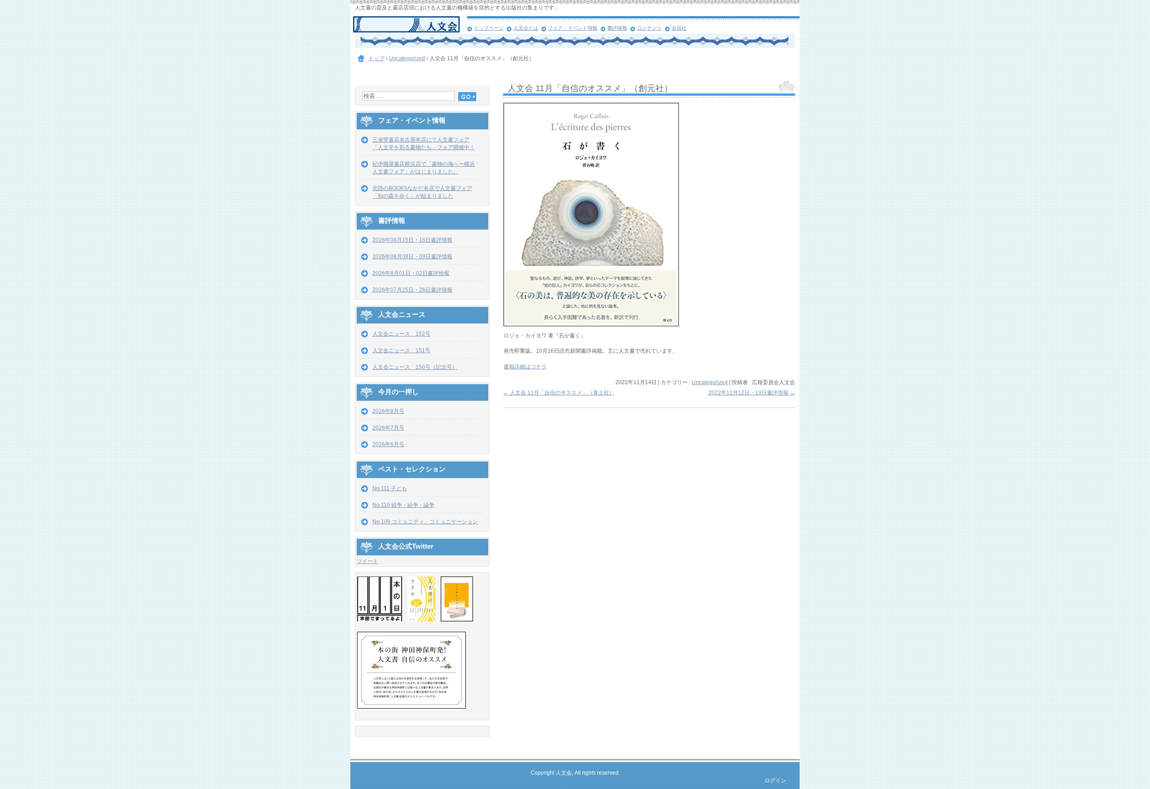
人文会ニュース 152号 (401, 334)
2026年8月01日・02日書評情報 (410, 273)
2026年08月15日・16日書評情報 (412, 240)
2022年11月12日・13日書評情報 (751, 393)
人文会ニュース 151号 (401, 350)
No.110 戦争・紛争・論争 (403, 505)
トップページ (489, 28)
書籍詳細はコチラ (525, 366)
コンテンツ (649, 28)
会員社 (679, 28)
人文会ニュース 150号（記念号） (414, 367)
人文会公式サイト (410, 25)
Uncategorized (710, 382)
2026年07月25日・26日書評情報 (412, 290)
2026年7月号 (388, 428)
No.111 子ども (389, 488)
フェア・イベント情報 (572, 28)
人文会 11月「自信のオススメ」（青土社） (559, 393)
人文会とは (525, 28)
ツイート (367, 561)
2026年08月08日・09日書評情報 (412, 256)
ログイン (775, 780)
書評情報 (617, 28)
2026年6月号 (388, 444)
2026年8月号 (388, 411)
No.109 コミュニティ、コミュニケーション (425, 522)
